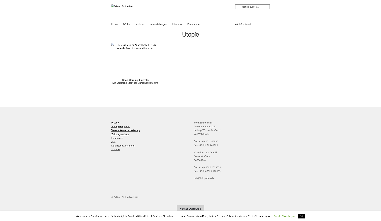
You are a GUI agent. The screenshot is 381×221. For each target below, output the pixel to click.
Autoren (140, 24)
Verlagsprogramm (120, 126)
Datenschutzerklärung (123, 145)
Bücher (127, 24)
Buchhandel (193, 24)
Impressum (117, 138)
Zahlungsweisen (120, 134)
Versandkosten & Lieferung (125, 130)
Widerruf (115, 149)
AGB (113, 142)
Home (114, 24)
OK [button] (301, 216)
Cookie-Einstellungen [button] (284, 216)
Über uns (177, 24)
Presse (115, 122)
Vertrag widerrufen (190, 208)
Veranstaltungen (158, 24)
